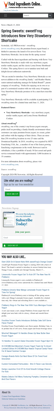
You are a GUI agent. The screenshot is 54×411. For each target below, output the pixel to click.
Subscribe (14, 10)
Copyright (5, 405)
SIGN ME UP (12, 194)
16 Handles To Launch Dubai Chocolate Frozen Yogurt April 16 (27, 341)
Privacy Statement (10, 408)
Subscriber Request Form (25, 408)
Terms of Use (47, 405)
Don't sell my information (42, 408)
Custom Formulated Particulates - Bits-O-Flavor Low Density (27, 364)
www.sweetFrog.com (10, 48)
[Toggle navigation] (5, 15)
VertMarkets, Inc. (23, 405)
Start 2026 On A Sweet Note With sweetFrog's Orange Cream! (27, 261)
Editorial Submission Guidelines (13, 399)
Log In (6, 10)
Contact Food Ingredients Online (13, 396)
